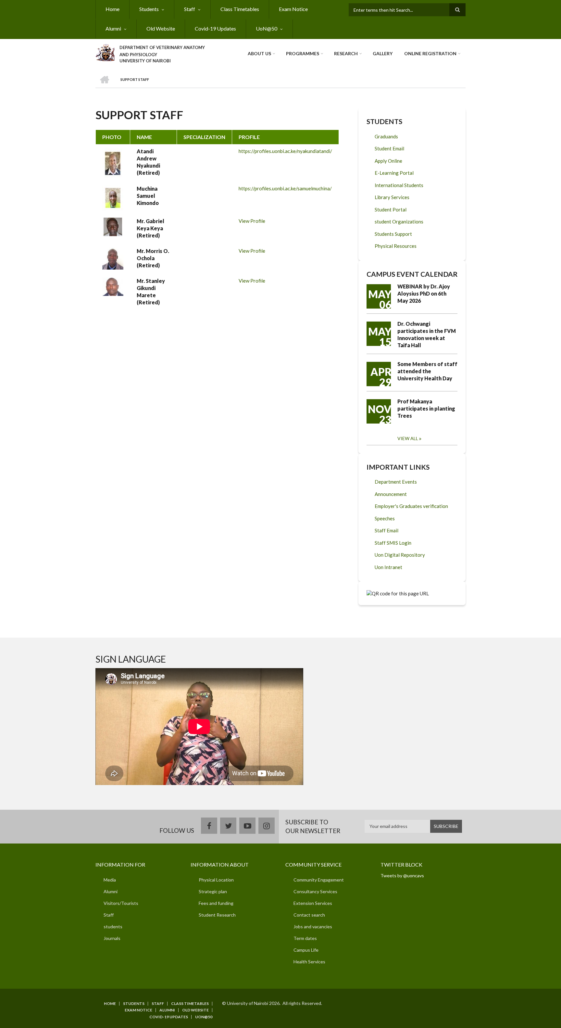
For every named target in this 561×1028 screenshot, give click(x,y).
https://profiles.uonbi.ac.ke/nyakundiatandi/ (285, 151)
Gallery (383, 53)
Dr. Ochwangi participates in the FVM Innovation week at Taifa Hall (426, 334)
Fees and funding (216, 903)
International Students (399, 185)
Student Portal (390, 209)
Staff (189, 9)
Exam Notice (293, 9)
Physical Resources (396, 246)
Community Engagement (318, 879)
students (113, 926)
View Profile (252, 221)
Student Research (217, 915)
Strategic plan (213, 891)
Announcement (391, 494)
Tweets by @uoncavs (402, 875)
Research (346, 53)
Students (149, 9)
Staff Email (386, 530)
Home (112, 9)
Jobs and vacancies (312, 926)
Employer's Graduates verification (411, 506)
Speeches (385, 518)
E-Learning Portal (394, 173)
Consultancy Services (315, 891)
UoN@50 (266, 28)
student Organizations (399, 221)
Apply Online (388, 161)
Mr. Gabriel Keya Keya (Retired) (150, 228)
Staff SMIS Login (393, 543)
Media (110, 879)
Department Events (396, 482)
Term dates (305, 938)
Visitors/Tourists (121, 903)
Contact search (309, 915)
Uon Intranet (388, 567)
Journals (112, 938)
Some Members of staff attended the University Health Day (427, 371)
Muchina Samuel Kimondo (148, 195)
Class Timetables (239, 9)
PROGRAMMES (302, 53)
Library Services (392, 197)
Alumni (113, 28)
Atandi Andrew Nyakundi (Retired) (148, 162)
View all (407, 438)
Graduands (386, 136)
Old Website (160, 28)
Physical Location (216, 879)
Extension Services (312, 903)
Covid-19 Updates (215, 28)
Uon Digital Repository (400, 555)
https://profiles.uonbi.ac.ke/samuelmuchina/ (285, 188)
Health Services (309, 961)
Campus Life (305, 950)
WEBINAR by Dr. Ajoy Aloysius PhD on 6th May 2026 (423, 293)
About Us (259, 53)
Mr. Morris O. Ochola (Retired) (153, 258)
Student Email (389, 148)
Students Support (393, 234)
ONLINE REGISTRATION (430, 53)
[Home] (105, 52)
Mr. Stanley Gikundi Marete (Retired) (151, 291)
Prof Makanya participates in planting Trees (426, 408)
